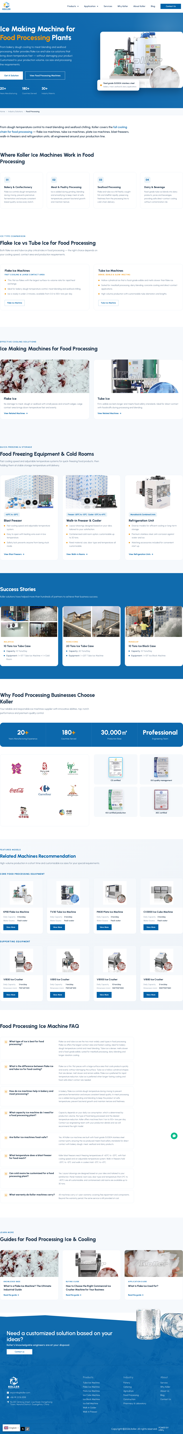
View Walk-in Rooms (75, 554)
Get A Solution (11, 75)
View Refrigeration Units (140, 554)
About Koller (139, 6)
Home (2, 111)
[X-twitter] (23, 1429)
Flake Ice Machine (14, 303)
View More (10, 927)
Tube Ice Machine (108, 303)
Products (71, 6)
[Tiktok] (27, 1429)
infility (161, 1430)
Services (108, 6)
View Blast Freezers (13, 554)
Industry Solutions (15, 111)
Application (90, 6)
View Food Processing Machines (45, 75)
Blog (153, 6)
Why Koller (122, 6)
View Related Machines (14, 413)
